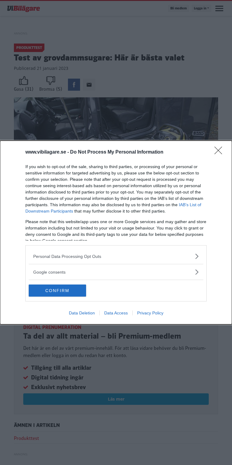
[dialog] (116, 232)
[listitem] (116, 256)
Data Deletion (82, 313)
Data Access (116, 313)
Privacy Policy (150, 313)
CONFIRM (57, 290)
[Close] (220, 152)
